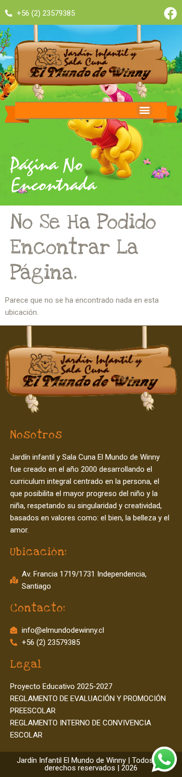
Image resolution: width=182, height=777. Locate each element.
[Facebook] (170, 13)
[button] (144, 110)
